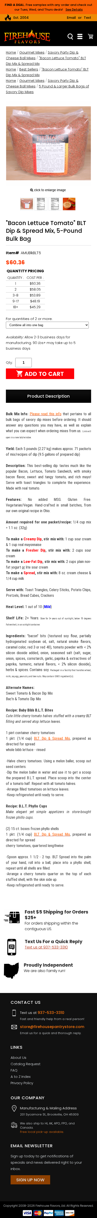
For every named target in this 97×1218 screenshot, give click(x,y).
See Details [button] (74, 9)
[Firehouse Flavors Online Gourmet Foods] (27, 36)
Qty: (9, 362)
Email (71, 17)
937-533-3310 (51, 1012)
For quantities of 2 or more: (29, 318)
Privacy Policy (22, 1082)
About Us (18, 1057)
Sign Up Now (30, 1180)
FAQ (14, 1070)
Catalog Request (25, 1063)
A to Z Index (21, 1076)
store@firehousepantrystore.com (52, 1026)
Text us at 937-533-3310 (46, 947)
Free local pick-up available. (42, 1132)
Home (11, 52)
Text (87, 17)
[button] (26, 204)
